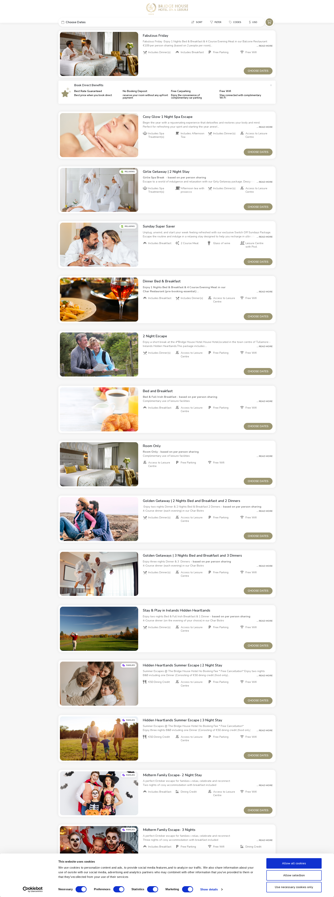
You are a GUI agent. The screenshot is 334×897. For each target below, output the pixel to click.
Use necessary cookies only (294, 887)
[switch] (118, 889)
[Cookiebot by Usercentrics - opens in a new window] (33, 889)
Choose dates (258, 71)
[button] (87, 22)
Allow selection (294, 875)
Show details (209, 889)
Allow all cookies (294, 863)
